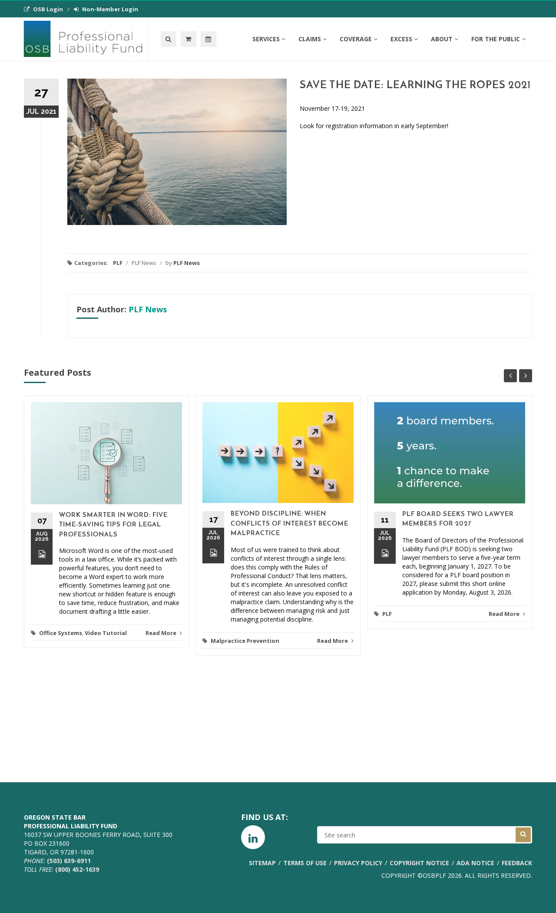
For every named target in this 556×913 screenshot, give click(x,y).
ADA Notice (475, 863)
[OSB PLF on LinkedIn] (253, 837)
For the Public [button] (495, 39)
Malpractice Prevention (245, 641)
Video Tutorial (106, 633)
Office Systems (60, 633)
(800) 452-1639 (77, 869)
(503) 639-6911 (69, 861)
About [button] (442, 39)
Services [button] (266, 39)
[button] (188, 39)
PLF (117, 263)
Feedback (517, 863)
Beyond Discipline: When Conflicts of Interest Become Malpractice (289, 524)
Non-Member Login (110, 9)
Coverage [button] (356, 39)
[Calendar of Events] (208, 39)
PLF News (186, 263)
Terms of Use (305, 863)
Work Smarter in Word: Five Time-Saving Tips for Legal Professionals (113, 525)
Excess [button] (401, 39)
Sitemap (262, 863)
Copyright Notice (419, 863)
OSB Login (48, 9)
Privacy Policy (358, 863)
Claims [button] (309, 39)
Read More (162, 633)
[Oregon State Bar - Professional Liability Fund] (85, 39)
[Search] (168, 39)
